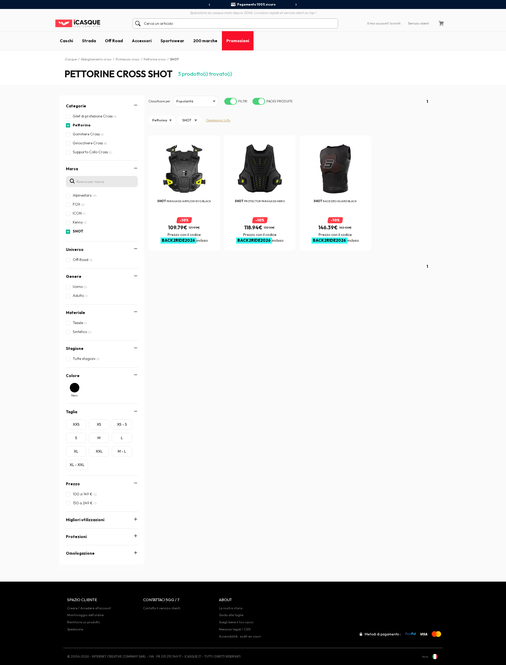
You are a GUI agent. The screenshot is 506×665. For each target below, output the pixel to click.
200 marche (205, 40)
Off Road (114, 40)
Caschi (66, 40)
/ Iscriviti (394, 23)
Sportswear (172, 40)
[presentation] (209, 4)
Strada (89, 40)
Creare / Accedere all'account (89, 608)
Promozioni (237, 40)
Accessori (142, 40)
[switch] (230, 101)
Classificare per (159, 101)
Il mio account (377, 23)
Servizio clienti (418, 23)
